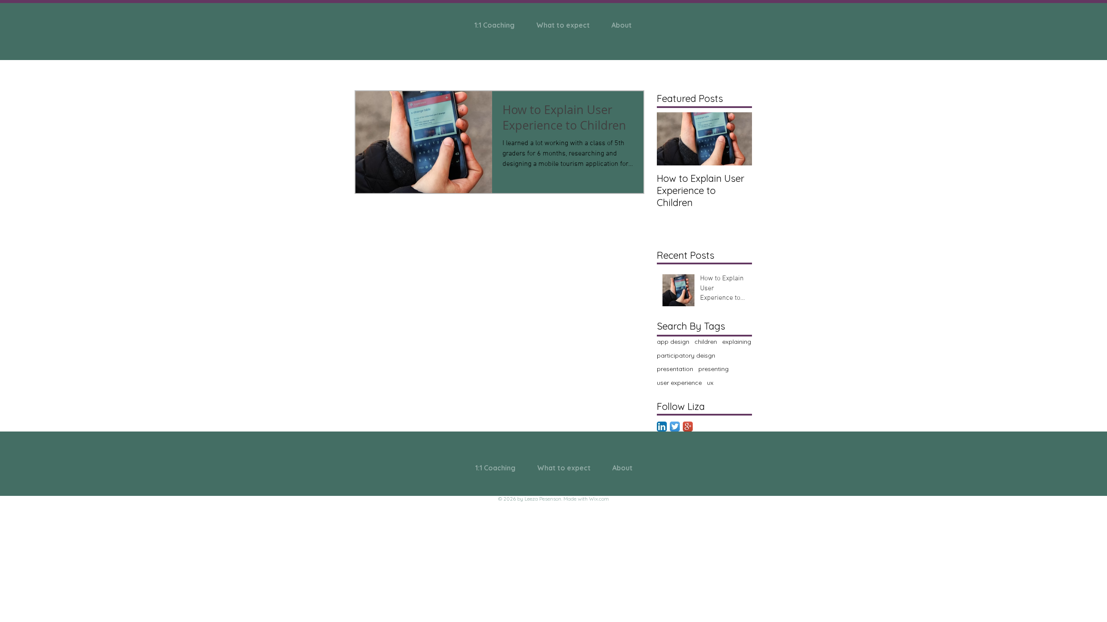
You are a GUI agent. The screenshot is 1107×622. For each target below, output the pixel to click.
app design (673, 342)
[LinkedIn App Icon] (662, 427)
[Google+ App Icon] (688, 427)
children (705, 342)
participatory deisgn (686, 355)
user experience (679, 383)
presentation (675, 369)
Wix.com (599, 498)
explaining (736, 342)
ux (710, 383)
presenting (713, 369)
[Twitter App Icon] (675, 427)
